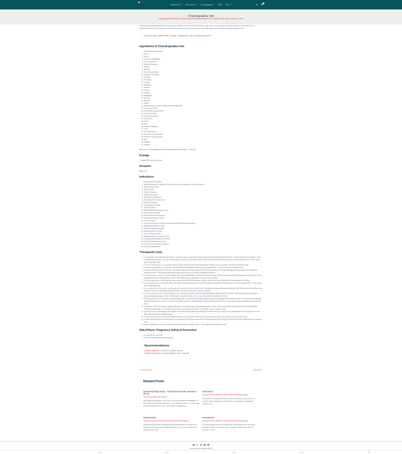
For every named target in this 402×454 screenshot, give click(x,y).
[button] (182, 4)
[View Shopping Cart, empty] (262, 4)
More (227, 5)
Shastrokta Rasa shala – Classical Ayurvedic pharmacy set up (170, 392)
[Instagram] (205, 445)
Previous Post (145, 370)
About (220, 5)
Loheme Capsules (151, 351)
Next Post (258, 370)
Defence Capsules (152, 353)
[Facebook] (194, 445)
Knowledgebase (207, 5)
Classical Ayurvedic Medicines (170, 19)
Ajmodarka (207, 391)
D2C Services (191, 5)
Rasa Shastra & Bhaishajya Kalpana (195, 19)
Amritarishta (208, 417)
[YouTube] (201, 445)
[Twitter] (197, 445)
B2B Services (176, 5)
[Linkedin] (208, 445)
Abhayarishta (149, 417)
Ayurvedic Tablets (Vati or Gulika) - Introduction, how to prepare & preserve (180, 36)
